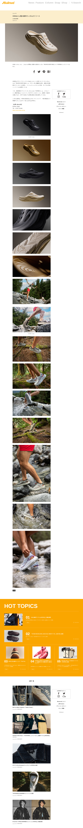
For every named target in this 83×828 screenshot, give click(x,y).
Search (77, 2)
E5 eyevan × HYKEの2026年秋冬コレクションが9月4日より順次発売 (27, 821)
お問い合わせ (61, 104)
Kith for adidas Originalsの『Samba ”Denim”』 (23, 707)
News (31, 2)
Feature (40, 2)
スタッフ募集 (61, 108)
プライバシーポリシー (61, 106)
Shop (64, 2)
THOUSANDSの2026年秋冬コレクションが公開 (23, 793)
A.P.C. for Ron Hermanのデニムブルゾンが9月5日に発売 (25, 765)
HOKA (14, 590)
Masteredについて (61, 101)
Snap (57, 2)
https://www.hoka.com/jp (19, 110)
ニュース (14, 13)
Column (49, 2)
